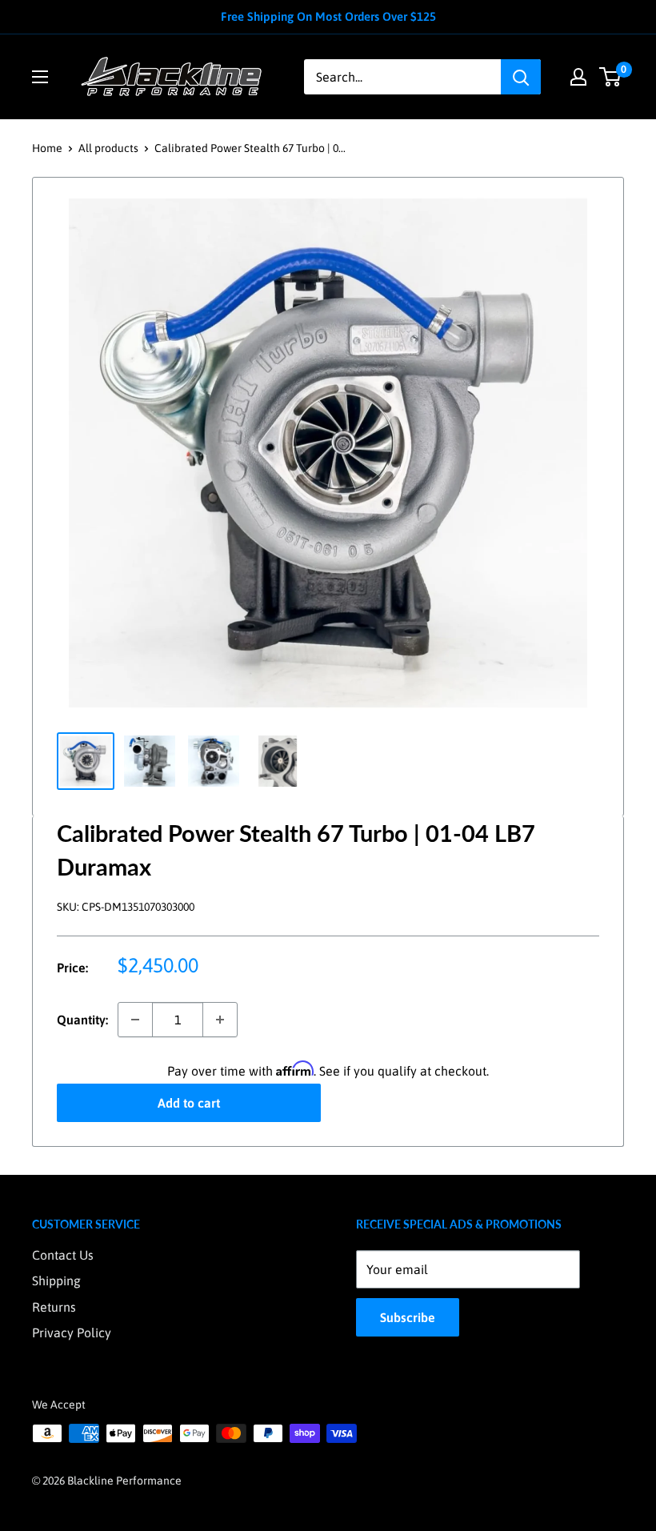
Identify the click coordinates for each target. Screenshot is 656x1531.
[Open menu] (40, 76)
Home (47, 148)
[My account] (578, 77)
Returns (54, 1307)
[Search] (521, 76)
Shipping (56, 1280)
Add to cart (189, 1103)
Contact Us (63, 1255)
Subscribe (407, 1317)
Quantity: (82, 1019)
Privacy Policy (71, 1332)
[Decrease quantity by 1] (135, 1019)
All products (108, 148)
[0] (611, 76)
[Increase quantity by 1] (220, 1019)
